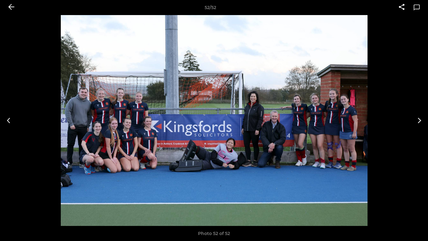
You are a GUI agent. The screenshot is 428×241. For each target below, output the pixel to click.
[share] (401, 7)
